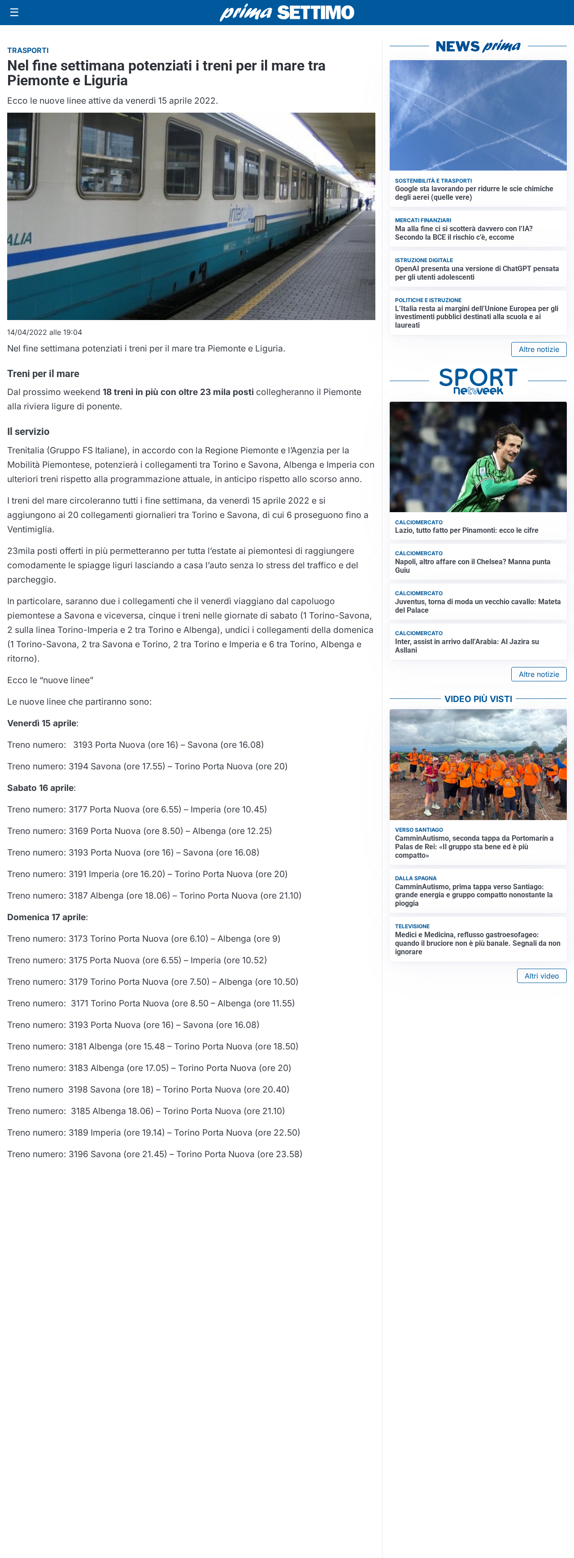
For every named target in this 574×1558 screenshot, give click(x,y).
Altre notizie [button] (539, 349)
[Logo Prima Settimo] (287, 13)
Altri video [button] (542, 975)
